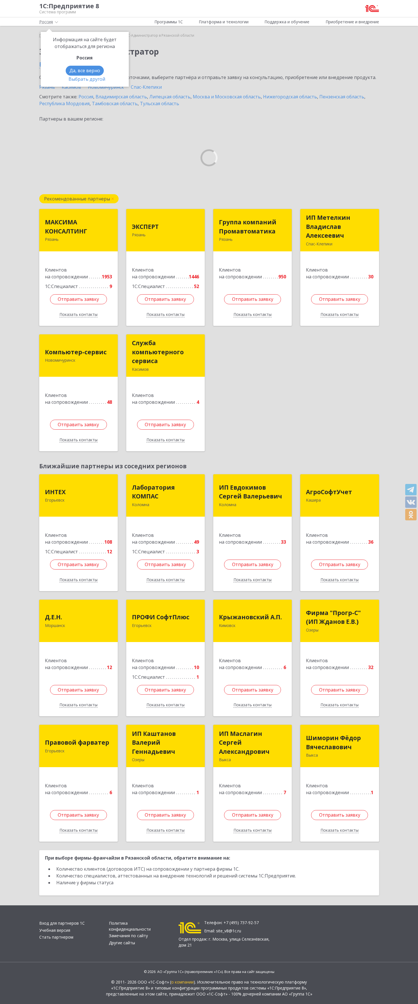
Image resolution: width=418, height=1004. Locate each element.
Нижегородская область (290, 97)
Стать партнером (56, 937)
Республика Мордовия (64, 103)
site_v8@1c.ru (228, 930)
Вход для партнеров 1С (62, 923)
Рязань (47, 87)
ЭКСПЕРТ (145, 227)
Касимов (71, 87)
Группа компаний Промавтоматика (247, 226)
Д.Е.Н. (53, 617)
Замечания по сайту (128, 935)
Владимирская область (121, 97)
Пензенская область (341, 97)
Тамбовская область (115, 103)
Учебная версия (54, 930)
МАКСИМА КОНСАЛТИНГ (66, 226)
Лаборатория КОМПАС (153, 491)
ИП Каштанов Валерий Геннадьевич (154, 742)
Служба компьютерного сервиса (158, 352)
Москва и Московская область (227, 97)
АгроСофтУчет (329, 492)
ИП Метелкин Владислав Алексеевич (328, 226)
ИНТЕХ (55, 492)
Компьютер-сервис (76, 352)
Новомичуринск (106, 87)
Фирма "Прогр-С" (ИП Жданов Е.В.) (333, 617)
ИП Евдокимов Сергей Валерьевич (250, 491)
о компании (182, 982)
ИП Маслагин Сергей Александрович (244, 742)
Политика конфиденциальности (130, 926)
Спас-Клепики (146, 87)
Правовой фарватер (77, 742)
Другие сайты (122, 942)
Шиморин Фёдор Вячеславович (333, 742)
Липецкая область (170, 97)
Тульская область (159, 103)
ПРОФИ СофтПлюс (160, 617)
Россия (85, 97)
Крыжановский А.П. (250, 617)
